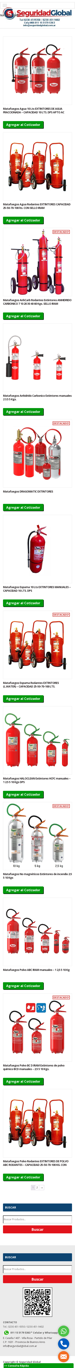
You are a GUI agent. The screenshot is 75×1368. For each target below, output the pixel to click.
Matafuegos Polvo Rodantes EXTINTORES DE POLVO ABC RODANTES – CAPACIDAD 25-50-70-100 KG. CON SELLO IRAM (35, 1164)
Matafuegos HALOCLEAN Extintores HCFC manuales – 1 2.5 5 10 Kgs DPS (36, 780)
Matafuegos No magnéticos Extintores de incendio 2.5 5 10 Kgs (37, 875)
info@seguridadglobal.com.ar (20, 1346)
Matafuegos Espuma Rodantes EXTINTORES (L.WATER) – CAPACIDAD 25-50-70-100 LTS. (31, 684)
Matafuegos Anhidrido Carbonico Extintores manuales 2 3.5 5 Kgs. (37, 397)
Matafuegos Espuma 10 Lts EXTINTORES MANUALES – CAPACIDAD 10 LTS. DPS (37, 588)
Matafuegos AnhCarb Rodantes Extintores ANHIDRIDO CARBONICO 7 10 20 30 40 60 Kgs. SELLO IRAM (37, 302)
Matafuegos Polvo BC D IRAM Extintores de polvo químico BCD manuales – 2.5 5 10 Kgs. (33, 1067)
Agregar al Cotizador (23, 124)
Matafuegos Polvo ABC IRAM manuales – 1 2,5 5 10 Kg (36, 970)
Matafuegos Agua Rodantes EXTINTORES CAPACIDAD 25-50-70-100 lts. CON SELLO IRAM (36, 206)
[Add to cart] (37, 71)
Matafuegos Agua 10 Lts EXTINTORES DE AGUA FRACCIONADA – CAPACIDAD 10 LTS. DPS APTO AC (33, 110)
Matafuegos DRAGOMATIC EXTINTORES (28, 491)
